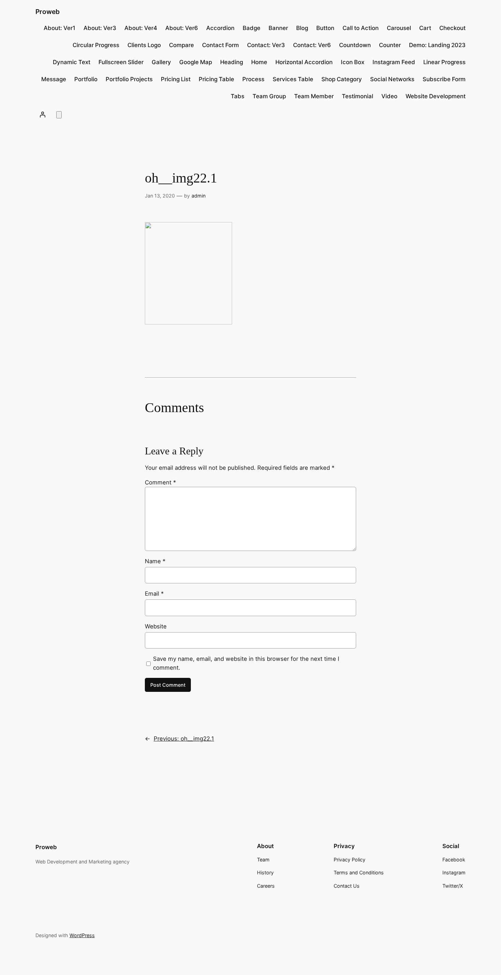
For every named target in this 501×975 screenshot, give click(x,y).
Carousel (399, 28)
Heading (231, 62)
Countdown (355, 45)
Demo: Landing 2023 (437, 45)
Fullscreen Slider (120, 62)
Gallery (161, 62)
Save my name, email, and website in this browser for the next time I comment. (246, 663)
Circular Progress (96, 45)
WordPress (82, 935)
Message (53, 79)
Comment (160, 482)
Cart (425, 28)
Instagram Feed (394, 62)
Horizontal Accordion (304, 62)
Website (156, 626)
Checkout (452, 28)
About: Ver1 (59, 28)
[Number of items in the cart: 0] (59, 114)
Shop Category (341, 79)
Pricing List (176, 79)
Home (259, 62)
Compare (181, 45)
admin (199, 196)
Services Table (293, 79)
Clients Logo (144, 45)
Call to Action (361, 28)
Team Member (314, 96)
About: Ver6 (181, 28)
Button (325, 28)
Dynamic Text (71, 62)
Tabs (237, 96)
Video (389, 96)
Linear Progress (444, 62)
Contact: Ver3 (266, 45)
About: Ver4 (140, 28)
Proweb (47, 12)
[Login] (42, 114)
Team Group (269, 96)
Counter (390, 45)
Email (154, 593)
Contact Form (220, 45)
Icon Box (352, 62)
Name (155, 561)
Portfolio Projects (129, 79)
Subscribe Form (444, 79)
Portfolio (85, 79)
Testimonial (357, 96)
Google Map (195, 62)
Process (253, 79)
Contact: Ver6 (312, 45)
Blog (302, 28)
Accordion (220, 28)
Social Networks (392, 79)
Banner (278, 28)
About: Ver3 (100, 28)
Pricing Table (216, 79)
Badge (251, 28)
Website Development (436, 96)
